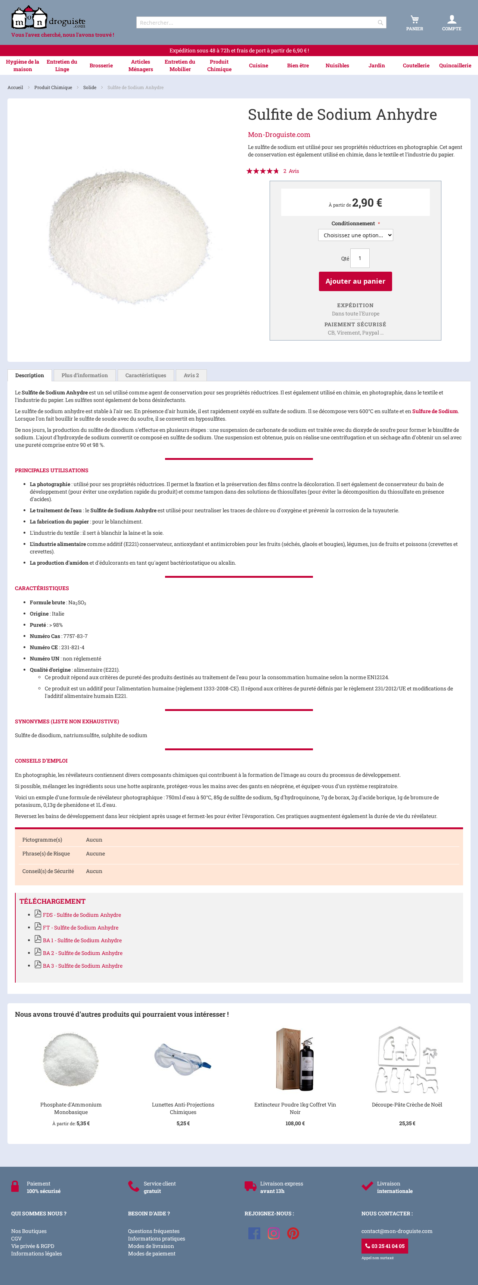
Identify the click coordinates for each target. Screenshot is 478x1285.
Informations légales (36, 1253)
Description (29, 375)
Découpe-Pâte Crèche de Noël (407, 1104)
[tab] (29, 375)
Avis (191, 375)
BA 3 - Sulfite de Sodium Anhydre (82, 965)
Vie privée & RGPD (32, 1245)
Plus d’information (85, 375)
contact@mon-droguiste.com (397, 1230)
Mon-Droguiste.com (279, 134)
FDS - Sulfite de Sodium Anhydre (82, 914)
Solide (90, 87)
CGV (16, 1238)
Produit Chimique (53, 87)
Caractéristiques (145, 375)
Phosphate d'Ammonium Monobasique (71, 1108)
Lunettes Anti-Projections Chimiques (183, 1108)
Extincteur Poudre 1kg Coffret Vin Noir (295, 1108)
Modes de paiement (152, 1253)
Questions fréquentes (154, 1230)
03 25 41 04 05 (387, 1245)
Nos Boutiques (29, 1230)
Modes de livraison (151, 1245)
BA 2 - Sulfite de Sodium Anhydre (82, 952)
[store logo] (67, 17)
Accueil (15, 87)
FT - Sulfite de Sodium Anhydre (80, 927)
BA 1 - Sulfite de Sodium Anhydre (82, 940)
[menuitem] (22, 65)
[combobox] (261, 22)
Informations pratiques (156, 1238)
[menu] (239, 65)
